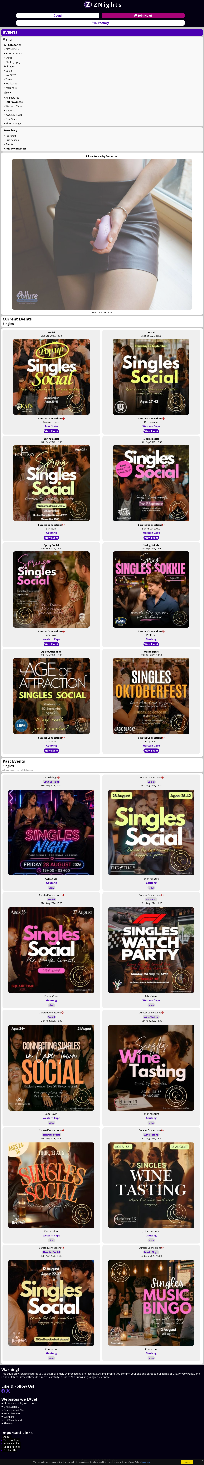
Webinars (11, 87)
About (6, 1436)
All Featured (12, 97)
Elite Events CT (12, 1406)
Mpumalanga (13, 123)
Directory (102, 23)
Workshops (12, 83)
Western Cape (13, 106)
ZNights (108, 4)
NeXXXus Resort (13, 1420)
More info (145, 1462)
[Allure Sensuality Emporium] (102, 308)
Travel (8, 79)
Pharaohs (9, 1423)
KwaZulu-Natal (14, 114)
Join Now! (144, 15)
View (51, 887)
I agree (187, 1462)
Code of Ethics (11, 1446)
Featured (10, 135)
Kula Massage (12, 1413)
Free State (11, 119)
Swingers (10, 75)
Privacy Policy (11, 1443)
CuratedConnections (150, 777)
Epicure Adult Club (14, 1410)
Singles (10, 66)
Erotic (8, 57)
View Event (51, 431)
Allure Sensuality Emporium (20, 1403)
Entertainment (13, 53)
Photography (13, 62)
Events (9, 144)
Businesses (12, 140)
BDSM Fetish (12, 49)
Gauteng (10, 110)
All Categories (12, 45)
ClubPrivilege (50, 777)
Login (59, 15)
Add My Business (16, 148)
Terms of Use (11, 1440)
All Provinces (14, 102)
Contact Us (9, 1450)
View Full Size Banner (102, 312)
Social (8, 70)
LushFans (9, 1416)
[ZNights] (87, 7)
